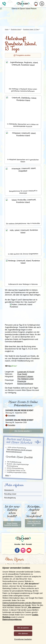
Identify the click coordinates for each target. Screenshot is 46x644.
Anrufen (17, 544)
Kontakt (29, 544)
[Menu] (42, 3)
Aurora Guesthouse (25, 383)
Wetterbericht (9, 490)
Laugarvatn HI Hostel (25, 372)
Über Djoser (14, 559)
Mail (23, 544)
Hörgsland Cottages (25, 376)
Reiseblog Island (10, 494)
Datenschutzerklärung (11, 619)
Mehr (7, 475)
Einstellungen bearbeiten (23, 639)
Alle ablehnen (23, 633)
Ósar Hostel (22, 374)
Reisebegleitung (10, 498)
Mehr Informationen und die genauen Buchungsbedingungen (19, 450)
